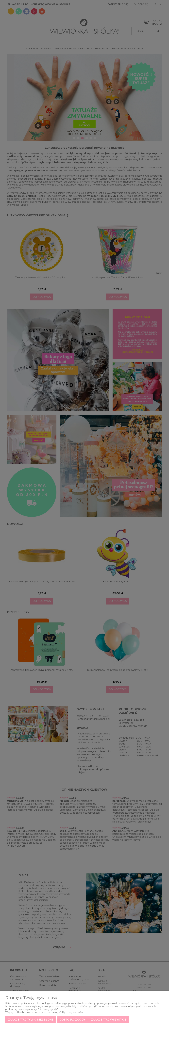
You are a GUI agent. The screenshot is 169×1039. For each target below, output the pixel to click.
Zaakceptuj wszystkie (108, 1019)
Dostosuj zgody (72, 1019)
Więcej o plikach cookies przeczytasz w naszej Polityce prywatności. (44, 1012)
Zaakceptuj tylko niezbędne (30, 1019)
